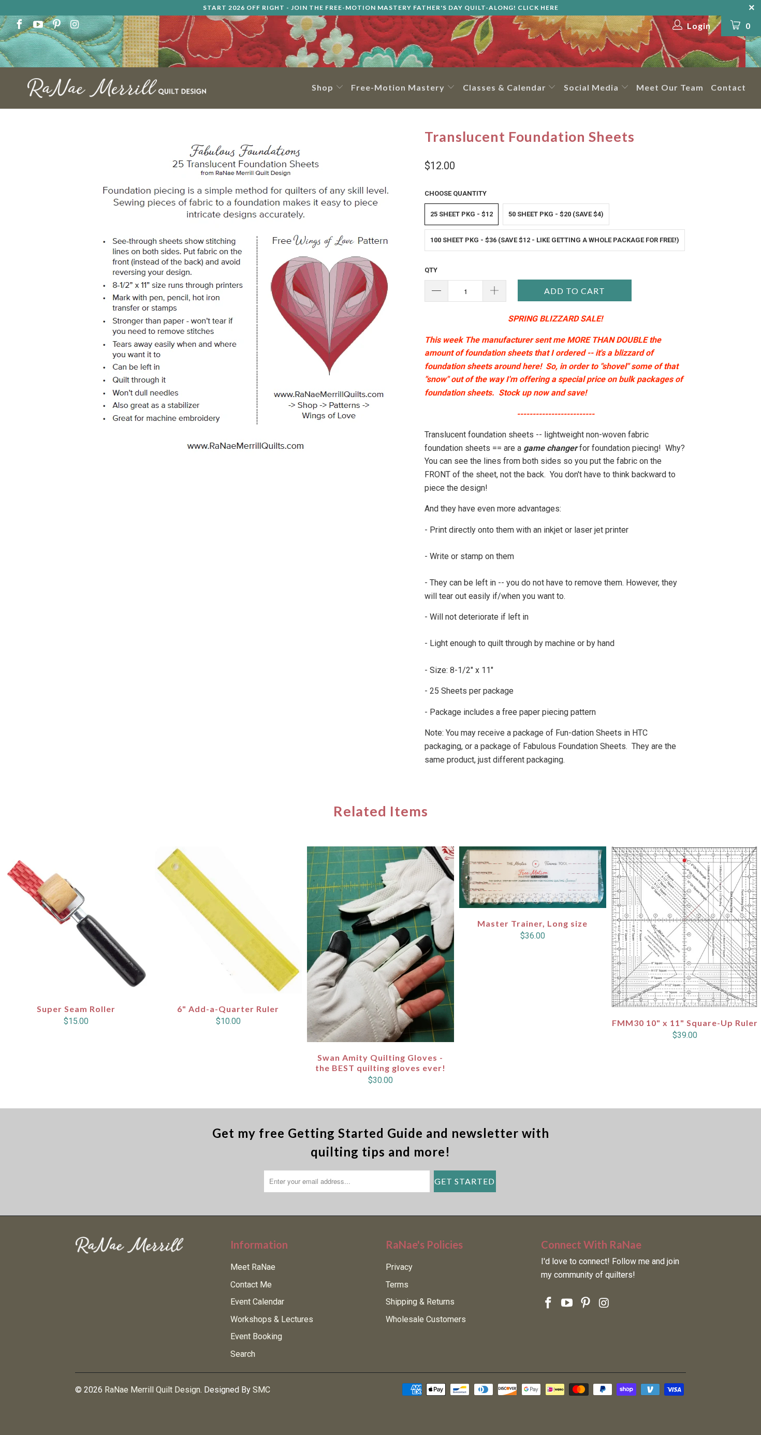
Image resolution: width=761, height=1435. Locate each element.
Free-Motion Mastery (399, 87)
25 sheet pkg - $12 (461, 214)
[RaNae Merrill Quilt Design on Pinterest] (56, 26)
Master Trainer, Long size (532, 877)
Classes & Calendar (505, 87)
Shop (323, 87)
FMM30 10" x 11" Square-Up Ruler (684, 926)
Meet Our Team (670, 87)
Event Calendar (257, 1302)
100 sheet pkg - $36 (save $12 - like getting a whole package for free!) (554, 240)
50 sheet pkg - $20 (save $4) (556, 214)
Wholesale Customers (426, 1319)
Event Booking (256, 1336)
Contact (728, 87)
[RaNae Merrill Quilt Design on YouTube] (37, 26)
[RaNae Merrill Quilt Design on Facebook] (18, 26)
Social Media (592, 87)
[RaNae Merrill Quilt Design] (116, 88)
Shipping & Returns (420, 1302)
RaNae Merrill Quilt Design (152, 1390)
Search (242, 1354)
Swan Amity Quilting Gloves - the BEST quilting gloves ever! (380, 944)
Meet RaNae (252, 1267)
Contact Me (251, 1285)
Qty (431, 270)
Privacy (399, 1267)
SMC (261, 1390)
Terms (397, 1285)
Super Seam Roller (76, 919)
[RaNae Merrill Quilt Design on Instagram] (74, 26)
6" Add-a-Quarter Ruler (228, 920)
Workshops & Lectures (271, 1319)
